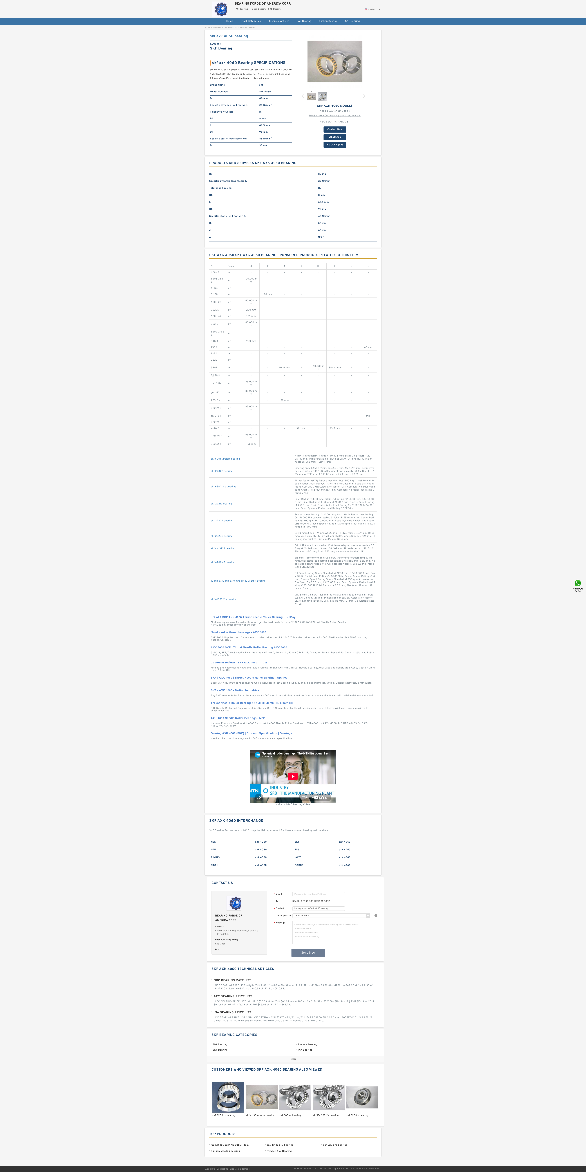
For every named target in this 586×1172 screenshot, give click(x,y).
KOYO (298, 857)
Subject (279, 908)
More (294, 1059)
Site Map (234, 1169)
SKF (297, 841)
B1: (211, 118)
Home (229, 21)
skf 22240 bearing (222, 536)
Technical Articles (279, 21)
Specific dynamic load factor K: (229, 105)
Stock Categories (251, 21)
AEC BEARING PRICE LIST (233, 997)
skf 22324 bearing (222, 520)
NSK (213, 841)
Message (279, 923)
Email (278, 894)
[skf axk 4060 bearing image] (334, 61)
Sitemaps (245, 1169)
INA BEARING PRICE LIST (232, 1013)
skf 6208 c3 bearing (223, 562)
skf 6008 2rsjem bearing (225, 458)
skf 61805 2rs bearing (224, 599)
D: (211, 98)
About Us (210, 1169)
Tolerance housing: (221, 111)
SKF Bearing (352, 21)
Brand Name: (218, 85)
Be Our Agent (335, 144)
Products (217, 28)
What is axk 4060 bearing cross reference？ (335, 115)
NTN (213, 849)
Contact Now (334, 129)
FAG (297, 849)
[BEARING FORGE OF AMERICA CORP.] (219, 8)
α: (210, 237)
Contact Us (222, 1169)
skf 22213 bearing (221, 503)
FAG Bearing (304, 21)
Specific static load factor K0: (228, 138)
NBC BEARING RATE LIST (335, 121)
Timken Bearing (328, 21)
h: (211, 125)
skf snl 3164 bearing (223, 548)
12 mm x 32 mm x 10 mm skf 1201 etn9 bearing (238, 580)
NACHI (215, 865)
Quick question (284, 915)
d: (210, 230)
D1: (211, 132)
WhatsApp (335, 137)
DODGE (299, 865)
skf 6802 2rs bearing (223, 486)
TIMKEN (216, 857)
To (277, 901)
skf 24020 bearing (222, 471)
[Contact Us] (578, 586)
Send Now (308, 953)
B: (211, 145)
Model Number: (219, 91)
